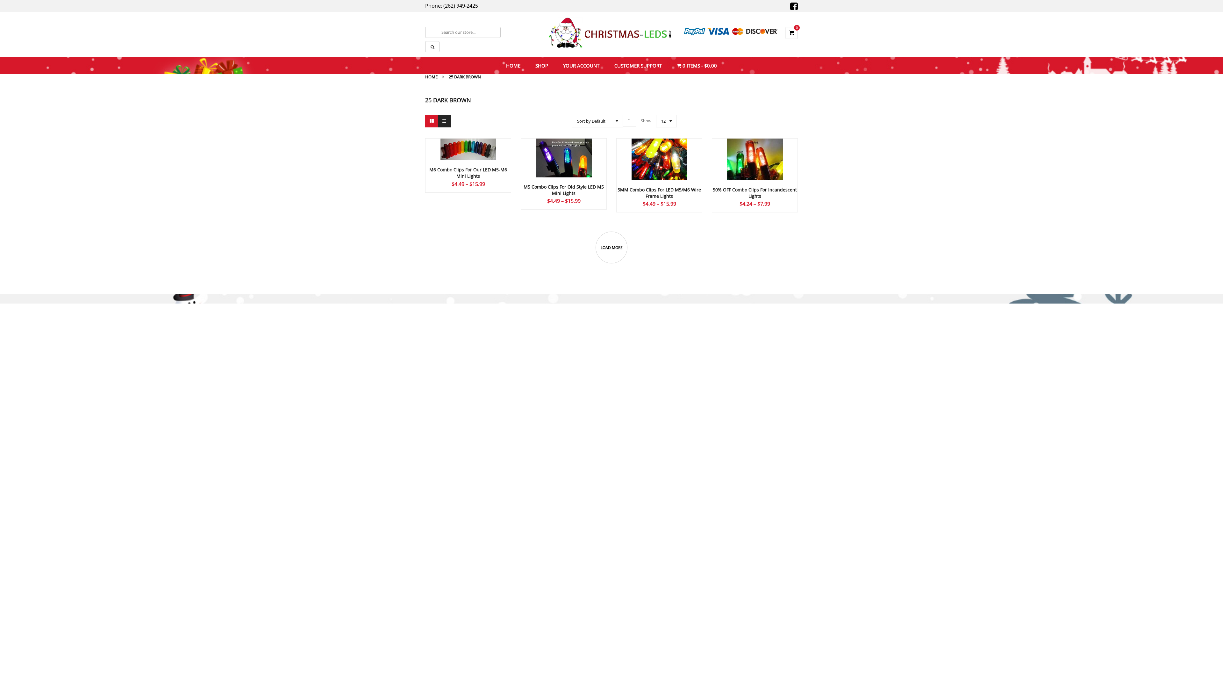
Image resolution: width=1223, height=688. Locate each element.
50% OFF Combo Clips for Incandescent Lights (755, 193)
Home (431, 77)
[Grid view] (431, 121)
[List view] (444, 121)
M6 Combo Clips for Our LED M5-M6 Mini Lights (468, 173)
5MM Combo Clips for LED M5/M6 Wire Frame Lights (659, 193)
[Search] (432, 46)
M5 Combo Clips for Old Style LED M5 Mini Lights (564, 190)
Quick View (564, 146)
